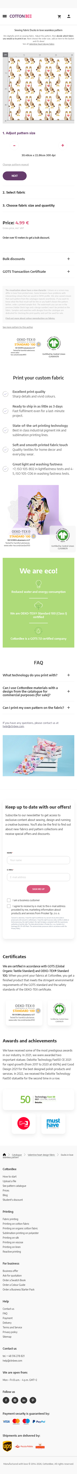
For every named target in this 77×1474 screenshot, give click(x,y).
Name (9, 853)
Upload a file (9, 1181)
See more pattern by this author (18, 327)
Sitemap (7, 1336)
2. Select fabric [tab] (14, 192)
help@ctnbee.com (13, 726)
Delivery (7, 1322)
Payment (8, 1318)
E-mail (10, 870)
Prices (6, 1190)
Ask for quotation (12, 1275)
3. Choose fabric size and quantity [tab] (29, 205)
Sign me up (38, 889)
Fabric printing (10, 1219)
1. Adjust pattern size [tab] (19, 133)
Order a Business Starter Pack (18, 1289)
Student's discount (13, 1199)
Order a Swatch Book (14, 1280)
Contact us (8, 1308)
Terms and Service (12, 1327)
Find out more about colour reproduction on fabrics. (30, 318)
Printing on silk (11, 1237)
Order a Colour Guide (14, 1284)
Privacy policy (10, 1332)
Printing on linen (12, 1246)
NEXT (15, 175)
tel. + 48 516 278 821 (14, 1355)
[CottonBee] (21, 16)
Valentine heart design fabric (41, 44)
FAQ (5, 1313)
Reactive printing (12, 1251)
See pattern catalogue (14, 1185)
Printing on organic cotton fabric (20, 1228)
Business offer (10, 1270)
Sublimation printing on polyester (21, 1232)
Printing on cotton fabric (16, 1223)
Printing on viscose (13, 1242)
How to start (9, 1176)
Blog (5, 1195)
